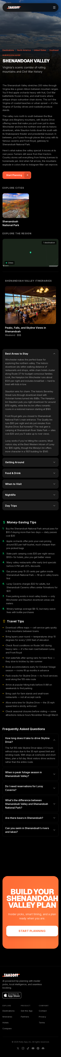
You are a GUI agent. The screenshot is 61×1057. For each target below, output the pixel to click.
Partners (25, 1016)
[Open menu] (54, 7)
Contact (43, 1011)
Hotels (6, 1022)
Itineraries (7, 1016)
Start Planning (32, 931)
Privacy (42, 1016)
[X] (18, 1048)
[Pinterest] (38, 1048)
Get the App (27, 1011)
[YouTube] (33, 1048)
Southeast (54, 50)
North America (24, 50)
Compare (7, 1028)
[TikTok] (28, 1048)
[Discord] (43, 1048)
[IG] (23, 1048)
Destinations (8, 50)
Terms (42, 1022)
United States (40, 50)
